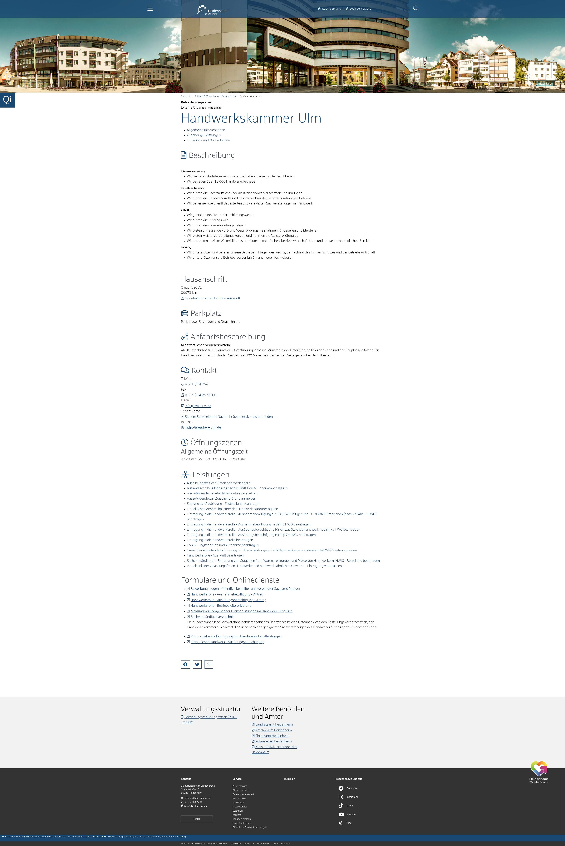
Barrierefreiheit (263, 844)
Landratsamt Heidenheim (274, 724)
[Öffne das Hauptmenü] (150, 8)
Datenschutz (249, 844)
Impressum (236, 844)
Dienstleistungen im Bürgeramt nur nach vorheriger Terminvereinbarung (146, 836)
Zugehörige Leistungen (204, 135)
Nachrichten (239, 798)
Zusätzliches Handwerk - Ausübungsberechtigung (227, 642)
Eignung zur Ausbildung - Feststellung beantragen (223, 503)
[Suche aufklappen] (415, 8)
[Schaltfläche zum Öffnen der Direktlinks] (7, 100)
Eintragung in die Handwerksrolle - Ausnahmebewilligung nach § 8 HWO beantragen (248, 524)
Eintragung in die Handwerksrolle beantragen (220, 540)
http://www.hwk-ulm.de (203, 427)
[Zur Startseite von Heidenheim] (211, 8)
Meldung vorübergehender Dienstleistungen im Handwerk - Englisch (242, 611)
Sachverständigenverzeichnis (212, 617)
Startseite (186, 96)
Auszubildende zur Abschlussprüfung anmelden (222, 493)
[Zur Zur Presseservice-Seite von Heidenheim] (539, 772)
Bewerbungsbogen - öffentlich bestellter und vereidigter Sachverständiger (245, 588)
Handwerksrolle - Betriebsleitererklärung (221, 605)
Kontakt (197, 819)
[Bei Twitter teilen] (197, 664)
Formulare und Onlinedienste (208, 140)
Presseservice (239, 807)
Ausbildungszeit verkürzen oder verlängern (218, 483)
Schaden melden (241, 819)
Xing (349, 823)
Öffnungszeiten (240, 790)
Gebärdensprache (360, 9)
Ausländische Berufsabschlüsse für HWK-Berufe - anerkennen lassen (237, 488)
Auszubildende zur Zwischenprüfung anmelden (221, 498)
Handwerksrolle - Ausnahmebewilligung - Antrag (227, 594)
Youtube (351, 814)
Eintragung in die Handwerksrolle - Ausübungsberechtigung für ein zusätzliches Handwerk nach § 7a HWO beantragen (273, 529)
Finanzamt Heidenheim (272, 736)
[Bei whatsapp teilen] (209, 664)
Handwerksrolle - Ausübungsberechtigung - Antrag (228, 600)
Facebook (352, 788)
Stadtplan (237, 811)
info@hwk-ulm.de (198, 406)
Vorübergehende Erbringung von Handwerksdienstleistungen (236, 636)
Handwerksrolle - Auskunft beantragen (215, 555)
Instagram (352, 797)
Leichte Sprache (332, 9)
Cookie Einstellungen (281, 844)
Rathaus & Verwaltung (207, 96)
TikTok (350, 806)
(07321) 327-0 (193, 802)
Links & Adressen (241, 823)
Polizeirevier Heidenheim (273, 741)
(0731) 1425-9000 (200, 395)
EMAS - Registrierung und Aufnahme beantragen (223, 545)
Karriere (236, 815)
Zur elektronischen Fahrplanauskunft (212, 298)
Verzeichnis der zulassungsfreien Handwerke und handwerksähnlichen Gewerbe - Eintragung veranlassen (264, 566)
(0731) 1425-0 (197, 384)
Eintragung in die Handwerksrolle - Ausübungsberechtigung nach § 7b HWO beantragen (251, 535)
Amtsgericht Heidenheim (273, 730)
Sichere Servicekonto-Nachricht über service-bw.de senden (229, 417)
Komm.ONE (222, 844)
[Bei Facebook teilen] (185, 664)
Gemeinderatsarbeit (243, 794)
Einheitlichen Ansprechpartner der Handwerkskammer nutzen (232, 509)
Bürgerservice (229, 96)
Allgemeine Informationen (206, 130)
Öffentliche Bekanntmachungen (249, 827)
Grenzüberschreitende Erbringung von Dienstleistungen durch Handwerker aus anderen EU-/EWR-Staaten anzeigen (272, 550)
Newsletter (238, 802)
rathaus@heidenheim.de (197, 798)
